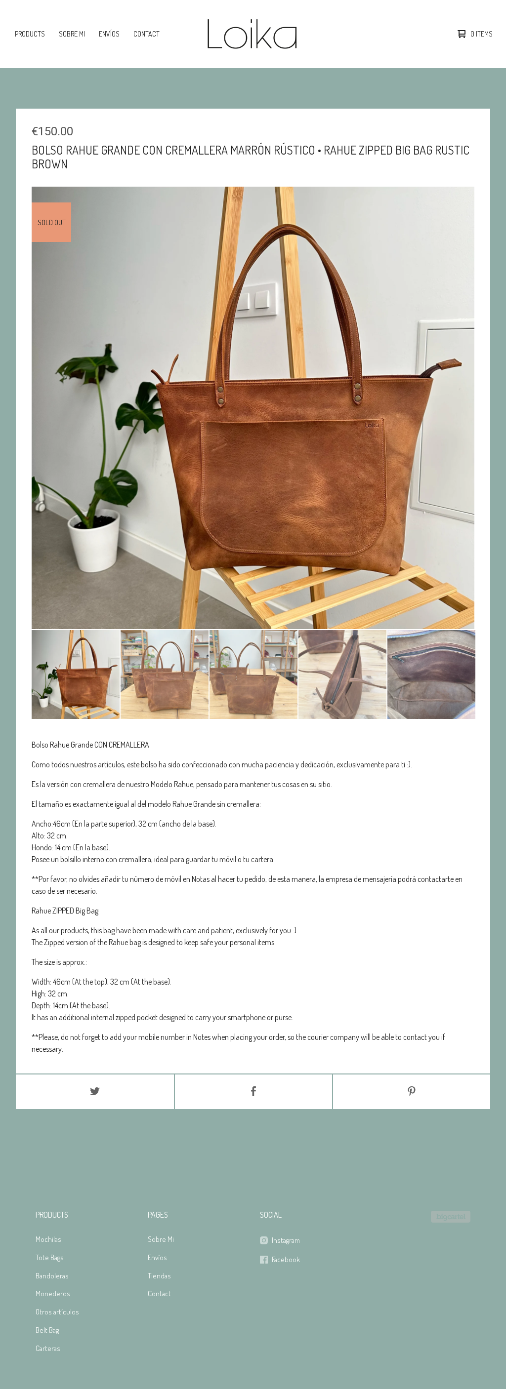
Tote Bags (50, 1257)
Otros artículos (57, 1311)
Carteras (48, 1348)
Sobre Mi (72, 34)
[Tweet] (95, 1091)
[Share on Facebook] (253, 1091)
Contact (146, 34)
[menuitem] (30, 34)
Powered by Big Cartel (450, 1217)
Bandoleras (52, 1275)
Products (30, 34)
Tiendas (159, 1275)
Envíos (109, 34)
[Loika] (252, 34)
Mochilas (48, 1239)
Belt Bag (47, 1330)
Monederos (53, 1293)
